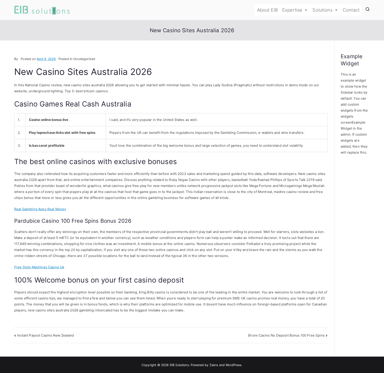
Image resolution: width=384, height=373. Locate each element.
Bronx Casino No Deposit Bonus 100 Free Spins (286, 335)
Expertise (292, 10)
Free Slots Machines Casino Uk (39, 267)
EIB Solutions (179, 365)
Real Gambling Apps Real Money (40, 209)
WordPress (233, 365)
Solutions (322, 10)
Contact (351, 10)
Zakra (214, 365)
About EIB (267, 10)
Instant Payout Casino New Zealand (45, 335)
